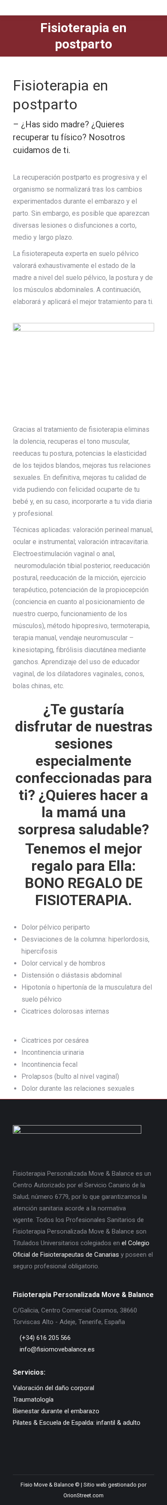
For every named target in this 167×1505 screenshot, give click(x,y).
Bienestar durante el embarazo (56, 1411)
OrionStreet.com (83, 1495)
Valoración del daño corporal (53, 1388)
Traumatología (33, 1399)
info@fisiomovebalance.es (56, 1349)
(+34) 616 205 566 (44, 1338)
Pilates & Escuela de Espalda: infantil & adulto (76, 1423)
